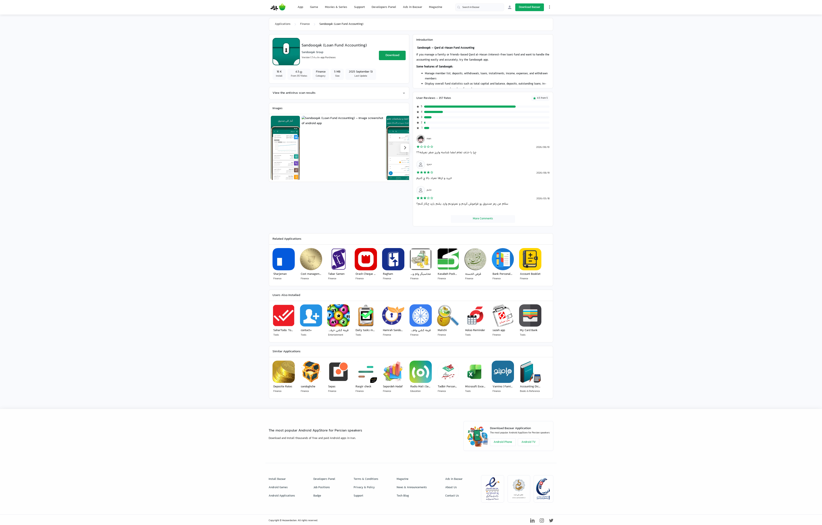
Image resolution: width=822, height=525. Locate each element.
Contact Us (452, 496)
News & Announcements (412, 487)
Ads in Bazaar (412, 7)
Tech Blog (403, 496)
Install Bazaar (277, 479)
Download (392, 55)
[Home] (278, 7)
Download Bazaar (529, 7)
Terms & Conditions (366, 479)
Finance (305, 24)
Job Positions (321, 487)
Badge (317, 496)
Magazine (435, 7)
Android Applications (282, 496)
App (300, 7)
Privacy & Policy (364, 487)
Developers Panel (384, 7)
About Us (451, 487)
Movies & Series (336, 7)
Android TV (528, 442)
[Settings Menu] (549, 7)
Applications (282, 24)
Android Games (278, 487)
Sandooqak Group (312, 52)
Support (359, 7)
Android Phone (503, 442)
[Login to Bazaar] (510, 7)
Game (314, 7)
